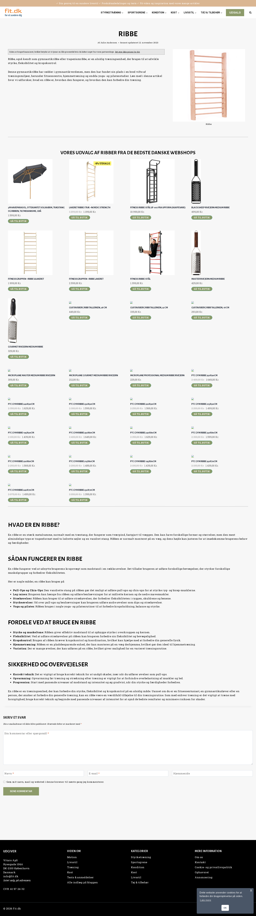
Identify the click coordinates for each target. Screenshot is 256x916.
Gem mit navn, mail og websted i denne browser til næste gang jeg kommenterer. (55, 781)
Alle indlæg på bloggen (82, 882)
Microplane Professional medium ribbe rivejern (157, 375)
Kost (70, 872)
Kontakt (200, 862)
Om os (199, 857)
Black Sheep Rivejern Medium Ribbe (210, 207)
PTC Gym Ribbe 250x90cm (204, 375)
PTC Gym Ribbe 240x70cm (21, 490)
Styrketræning (141, 857)
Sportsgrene (139, 862)
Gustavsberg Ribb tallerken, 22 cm (149, 307)
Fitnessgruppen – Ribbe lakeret (86, 279)
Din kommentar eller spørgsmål (26, 733)
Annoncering (204, 877)
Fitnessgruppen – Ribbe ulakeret (26, 279)
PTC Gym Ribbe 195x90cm (21, 433)
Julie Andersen (109, 42)
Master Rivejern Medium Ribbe (208, 279)
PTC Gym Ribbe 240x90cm (21, 404)
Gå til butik (18, 221)
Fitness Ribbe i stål (140, 279)
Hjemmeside (181, 773)
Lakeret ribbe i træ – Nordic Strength (89, 207)
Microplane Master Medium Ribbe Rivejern (31, 375)
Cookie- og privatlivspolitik (213, 867)
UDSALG (235, 12)
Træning (73, 867)
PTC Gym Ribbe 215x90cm (204, 404)
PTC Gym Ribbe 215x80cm (82, 461)
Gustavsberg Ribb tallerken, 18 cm (210, 307)
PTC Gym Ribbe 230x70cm (82, 490)
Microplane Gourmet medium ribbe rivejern (93, 375)
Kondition (137, 867)
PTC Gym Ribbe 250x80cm (82, 433)
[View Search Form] (250, 12)
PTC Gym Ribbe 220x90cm (143, 404)
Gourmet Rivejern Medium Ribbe (25, 347)
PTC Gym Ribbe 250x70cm (204, 461)
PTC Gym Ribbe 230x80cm (204, 433)
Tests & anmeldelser (80, 877)
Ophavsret (202, 872)
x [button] (251, 890)
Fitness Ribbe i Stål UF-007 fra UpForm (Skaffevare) (157, 207)
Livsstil (72, 862)
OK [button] (225, 908)
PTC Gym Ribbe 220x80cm (21, 461)
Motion (72, 857)
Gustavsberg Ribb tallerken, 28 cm (88, 307)
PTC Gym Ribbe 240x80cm (143, 433)
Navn (9, 773)
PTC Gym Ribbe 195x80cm (143, 461)
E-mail (94, 773)
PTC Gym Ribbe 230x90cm (82, 404)
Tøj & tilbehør (140, 882)
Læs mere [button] (205, 900)
